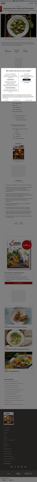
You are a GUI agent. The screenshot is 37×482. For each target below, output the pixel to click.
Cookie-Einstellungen (28, 100)
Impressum (6, 100)
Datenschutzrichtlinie (16, 100)
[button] (27, 80)
